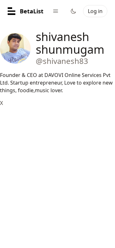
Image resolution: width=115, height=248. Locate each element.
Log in (95, 11)
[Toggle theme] (73, 11)
